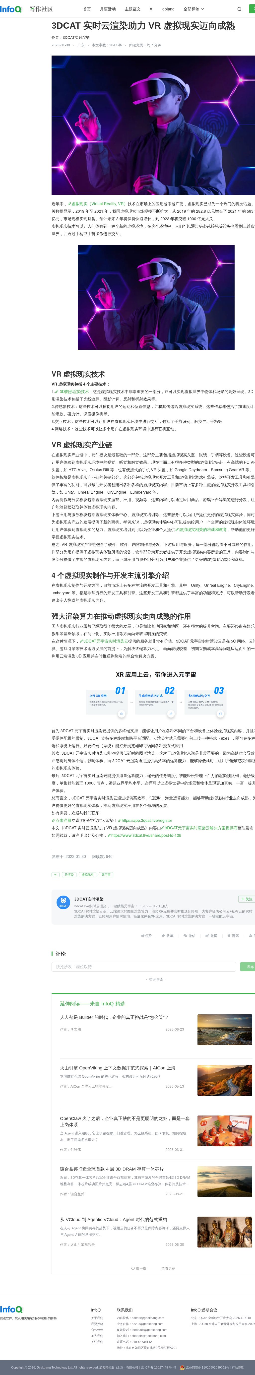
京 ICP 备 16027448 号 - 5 (158, 1367)
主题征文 (133, 9)
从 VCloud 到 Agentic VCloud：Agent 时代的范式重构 (113, 1219)
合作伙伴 (97, 1330)
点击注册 (63, 820)
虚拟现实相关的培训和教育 (203, 529)
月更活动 (108, 9)
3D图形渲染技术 (74, 391)
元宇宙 (106, 874)
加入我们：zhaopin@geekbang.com (141, 1336)
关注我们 (97, 1342)
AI (151, 9)
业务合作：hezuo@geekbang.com (140, 1324)
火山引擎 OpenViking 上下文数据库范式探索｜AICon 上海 (118, 1067)
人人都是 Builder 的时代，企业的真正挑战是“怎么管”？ (114, 1017)
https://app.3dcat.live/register (147, 820)
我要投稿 (97, 1324)
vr (55, 874)
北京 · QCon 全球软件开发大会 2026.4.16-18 (221, 1318)
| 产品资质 (237, 1367)
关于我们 (97, 1318)
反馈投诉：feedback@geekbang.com (142, 1330)
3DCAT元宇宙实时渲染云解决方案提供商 (201, 828)
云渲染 (69, 874)
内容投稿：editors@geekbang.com (140, 1318)
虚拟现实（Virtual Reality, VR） (99, 203)
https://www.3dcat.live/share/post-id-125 (146, 835)
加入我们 (97, 1336)
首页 (87, 9)
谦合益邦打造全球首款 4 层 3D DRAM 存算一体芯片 (112, 1169)
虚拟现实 (88, 874)
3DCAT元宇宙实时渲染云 (105, 641)
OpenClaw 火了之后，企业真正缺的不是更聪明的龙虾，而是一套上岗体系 (125, 1121)
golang (168, 9)
